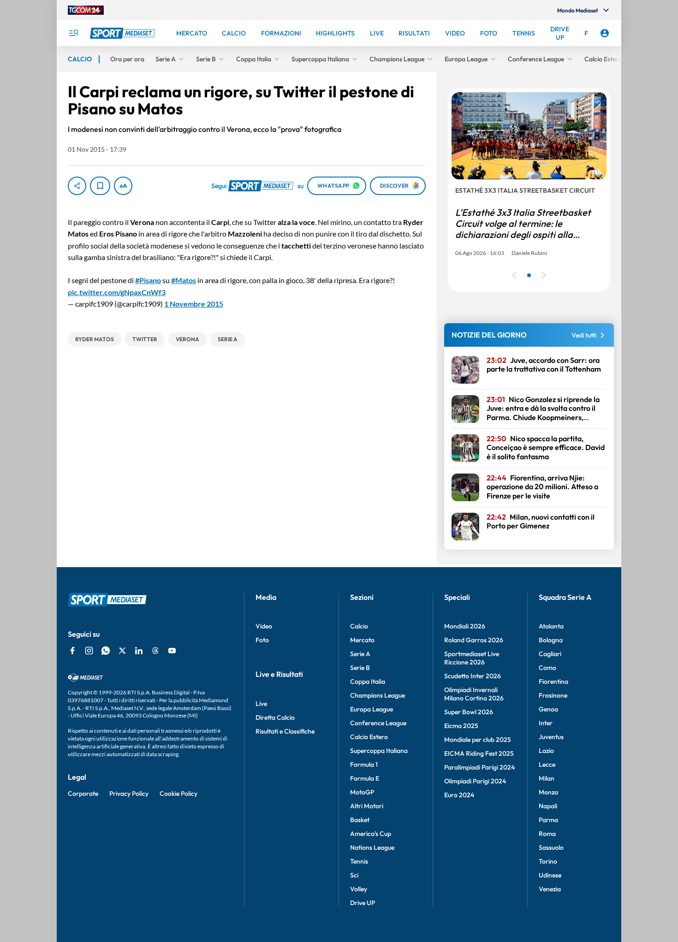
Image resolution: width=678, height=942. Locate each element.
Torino (548, 861)
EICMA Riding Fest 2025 (479, 753)
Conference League (378, 723)
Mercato (362, 640)
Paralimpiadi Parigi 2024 (479, 767)
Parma (548, 820)
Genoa (548, 709)
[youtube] (172, 650)
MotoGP (362, 792)
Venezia (550, 889)
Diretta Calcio (275, 717)
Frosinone (553, 695)
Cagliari (550, 654)
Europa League (371, 709)
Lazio (546, 750)
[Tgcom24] (86, 10)
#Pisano (148, 280)
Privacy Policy (129, 793)
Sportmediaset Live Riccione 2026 (471, 658)
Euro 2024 (459, 795)
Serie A (360, 654)
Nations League (372, 847)
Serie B (360, 668)
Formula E (364, 778)
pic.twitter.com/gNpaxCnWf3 (117, 292)
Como (547, 668)
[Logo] (123, 33)
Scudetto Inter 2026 (472, 676)
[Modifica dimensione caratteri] (123, 186)
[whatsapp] (105, 650)
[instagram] (89, 650)
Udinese (550, 875)
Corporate (83, 793)
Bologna (551, 640)
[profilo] (604, 33)
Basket (359, 820)
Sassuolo (551, 847)
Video (264, 626)
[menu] (73, 33)
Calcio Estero (369, 737)
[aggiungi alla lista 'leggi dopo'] (100, 186)
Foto (262, 640)
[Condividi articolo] (77, 186)
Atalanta (551, 626)
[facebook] (72, 650)
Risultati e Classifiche (285, 731)
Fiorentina (553, 681)
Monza (548, 792)
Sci (354, 875)
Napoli (548, 806)
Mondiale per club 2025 (477, 739)
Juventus (551, 737)
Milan (546, 778)
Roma (547, 833)
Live (261, 703)
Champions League (377, 695)
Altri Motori (366, 806)
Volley (358, 889)
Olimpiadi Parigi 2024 (475, 781)
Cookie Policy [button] (178, 793)
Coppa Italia (367, 681)
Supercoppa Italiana (379, 750)
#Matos (183, 280)
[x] (122, 650)
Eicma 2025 (461, 726)
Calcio (359, 626)
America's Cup (370, 833)
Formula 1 (364, 764)
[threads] (155, 650)
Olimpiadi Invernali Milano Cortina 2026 (474, 694)
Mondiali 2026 (464, 626)
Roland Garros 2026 (473, 640)
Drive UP (362, 903)
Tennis (359, 861)
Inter (546, 723)
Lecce (547, 764)
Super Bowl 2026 (468, 712)
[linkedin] (138, 650)
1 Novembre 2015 (193, 303)
